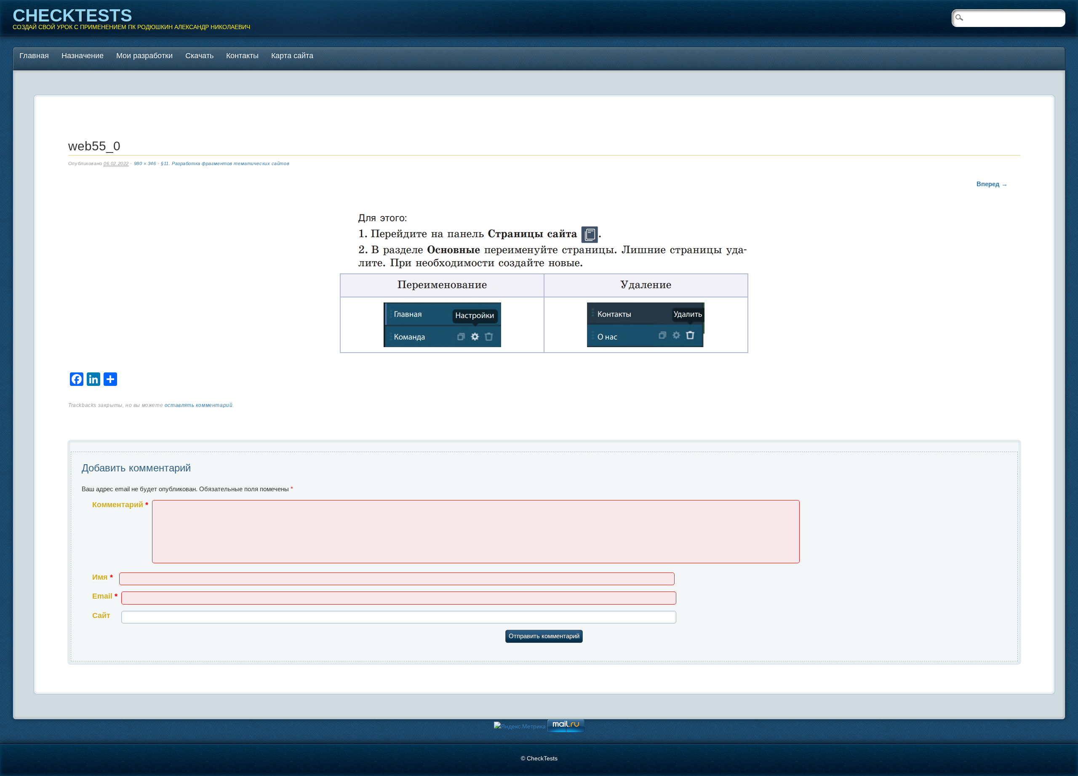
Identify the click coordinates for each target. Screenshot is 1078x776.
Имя (102, 577)
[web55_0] (544, 285)
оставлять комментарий (199, 405)
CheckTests (72, 15)
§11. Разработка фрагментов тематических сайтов (225, 163)
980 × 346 (145, 163)
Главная (34, 55)
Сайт (101, 615)
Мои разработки (144, 55)
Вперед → (992, 183)
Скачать (199, 55)
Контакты (242, 55)
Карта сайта (292, 55)
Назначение (82, 55)
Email (104, 596)
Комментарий (120, 504)
